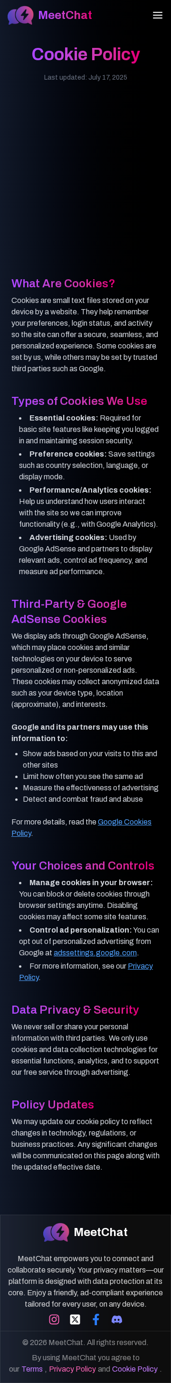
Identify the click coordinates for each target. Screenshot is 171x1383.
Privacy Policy (72, 1369)
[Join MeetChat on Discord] (117, 1319)
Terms (32, 1369)
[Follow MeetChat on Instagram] (54, 1319)
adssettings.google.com (95, 953)
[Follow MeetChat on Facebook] (96, 1319)
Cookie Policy (135, 1369)
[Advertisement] (85, 190)
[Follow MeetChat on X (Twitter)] (75, 1319)
